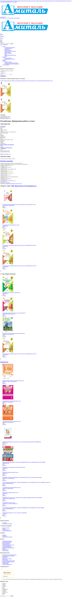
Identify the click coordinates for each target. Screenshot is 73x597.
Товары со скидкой (8, 61)
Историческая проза (6, 543)
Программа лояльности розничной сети (12, 63)
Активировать (3, 75)
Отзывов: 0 (8, 182)
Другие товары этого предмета (7, 144)
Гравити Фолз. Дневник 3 (7, 558)
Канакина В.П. (3, 126)
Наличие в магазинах (6, 161)
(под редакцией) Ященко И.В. (8, 483)
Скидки (4, 60)
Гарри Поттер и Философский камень (9, 554)
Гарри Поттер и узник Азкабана (8, 555)
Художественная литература (9, 0)
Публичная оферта (6, 529)
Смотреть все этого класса (6, 147)
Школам (4, 57)
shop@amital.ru (17, 18)
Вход (1, 44)
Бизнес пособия (36, 0)
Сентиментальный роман (7, 546)
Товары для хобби (8, 50)
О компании (5, 522)
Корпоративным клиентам (7, 536)
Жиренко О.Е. (5, 442)
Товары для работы (6, 1)
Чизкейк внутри (5, 556)
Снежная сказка (5, 563)
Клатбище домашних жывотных (8, 561)
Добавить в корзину (4, 118)
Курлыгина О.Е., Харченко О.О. (8, 205)
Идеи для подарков (13, 1)
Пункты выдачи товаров (7, 530)
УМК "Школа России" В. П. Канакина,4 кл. (24, 186)
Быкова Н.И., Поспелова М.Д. (8, 401)
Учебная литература (17, 0)
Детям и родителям (42, 0)
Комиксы (4, 548)
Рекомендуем (4, 362)
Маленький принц (6, 562)
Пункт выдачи (3, 18)
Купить (4, 207)
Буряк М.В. (5, 513)
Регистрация (5, 44)
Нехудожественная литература (27, 0)
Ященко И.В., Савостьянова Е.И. (9, 478)
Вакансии (4, 534)
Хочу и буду (5, 557)
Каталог (1, 0)
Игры (52, 0)
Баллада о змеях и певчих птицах (9, 560)
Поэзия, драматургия (6, 542)
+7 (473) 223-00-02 (10, 18)
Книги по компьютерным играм (8, 547)
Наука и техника (6, 550)
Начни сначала (5, 559)
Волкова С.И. (5, 468)
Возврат (4, 528)
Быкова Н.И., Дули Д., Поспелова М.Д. (10, 381)
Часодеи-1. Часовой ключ (7, 564)
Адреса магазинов (6, 64)
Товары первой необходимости (61, 0)
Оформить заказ (3, 76)
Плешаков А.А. (5, 293)
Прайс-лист (5, 535)
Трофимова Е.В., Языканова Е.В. (9, 498)
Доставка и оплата (6, 527)
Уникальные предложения (7, 523)
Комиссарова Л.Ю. (6, 463)
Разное (54, 0)
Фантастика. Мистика (7, 545)
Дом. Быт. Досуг (6, 549)
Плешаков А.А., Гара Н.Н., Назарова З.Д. (10, 503)
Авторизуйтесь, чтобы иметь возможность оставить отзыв (11, 183)
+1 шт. (10, 118)
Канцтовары (48, 0)
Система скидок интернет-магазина (11, 62)
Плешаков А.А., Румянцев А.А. (8, 334)
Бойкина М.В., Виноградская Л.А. (9, 313)
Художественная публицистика (8, 544)
